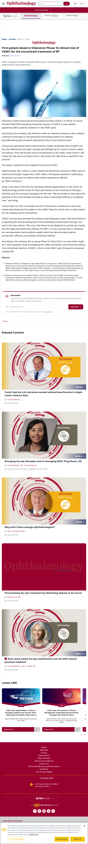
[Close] (84, 826)
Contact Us (44, 763)
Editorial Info (44, 755)
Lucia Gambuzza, (13, 666)
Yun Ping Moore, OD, (15, 465)
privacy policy (48, 312)
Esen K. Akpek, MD (28, 666)
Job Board (44, 769)
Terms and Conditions (44, 761)
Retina (5, 321)
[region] (44, 833)
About (44, 747)
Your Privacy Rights (44, 772)
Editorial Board (44, 758)
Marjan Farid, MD (14, 597)
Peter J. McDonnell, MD (16, 531)
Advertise (44, 750)
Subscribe (74, 307)
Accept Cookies (61, 839)
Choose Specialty (41, 10)
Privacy (44, 752)
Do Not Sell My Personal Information (44, 766)
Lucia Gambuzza (13, 399)
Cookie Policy (33, 835)
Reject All (77, 839)
